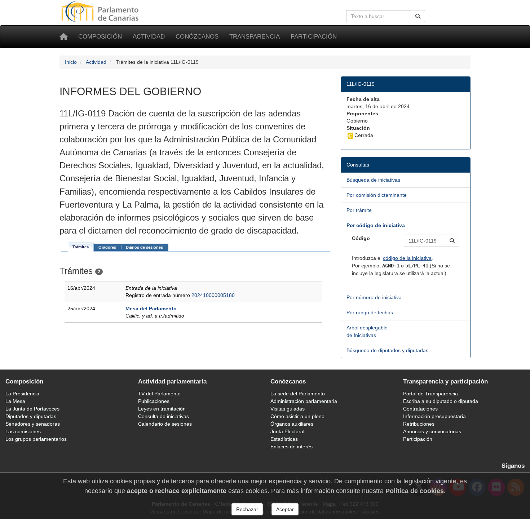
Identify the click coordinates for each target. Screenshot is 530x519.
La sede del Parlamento (297, 393)
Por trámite (359, 210)
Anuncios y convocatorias (432, 431)
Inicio (71, 62)
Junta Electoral (287, 431)
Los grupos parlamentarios (36, 439)
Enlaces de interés (291, 446)
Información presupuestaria (434, 416)
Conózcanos (197, 36)
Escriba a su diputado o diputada (440, 401)
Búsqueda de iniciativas (373, 180)
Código (361, 238)
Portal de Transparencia (430, 393)
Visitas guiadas (287, 409)
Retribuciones (418, 424)
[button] (452, 241)
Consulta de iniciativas (163, 416)
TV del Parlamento (159, 393)
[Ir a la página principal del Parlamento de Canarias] (100, 11)
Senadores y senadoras (32, 424)
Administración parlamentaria (303, 401)
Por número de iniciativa (374, 297)
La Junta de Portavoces (32, 409)
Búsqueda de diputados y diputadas (387, 350)
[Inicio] (63, 37)
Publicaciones (153, 401)
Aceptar (285, 509)
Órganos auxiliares (291, 424)
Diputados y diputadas (30, 416)
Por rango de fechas (369, 312)
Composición (100, 36)
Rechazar (247, 509)
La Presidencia (22, 393)
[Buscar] (418, 16)
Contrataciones (420, 409)
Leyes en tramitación (162, 409)
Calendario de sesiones (165, 424)
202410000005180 (213, 295)
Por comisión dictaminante (376, 195)
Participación (314, 36)
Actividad (149, 36)
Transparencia (254, 36)
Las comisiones (23, 431)
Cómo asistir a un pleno (297, 416)
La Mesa (15, 401)
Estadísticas (284, 439)
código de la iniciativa (407, 258)
